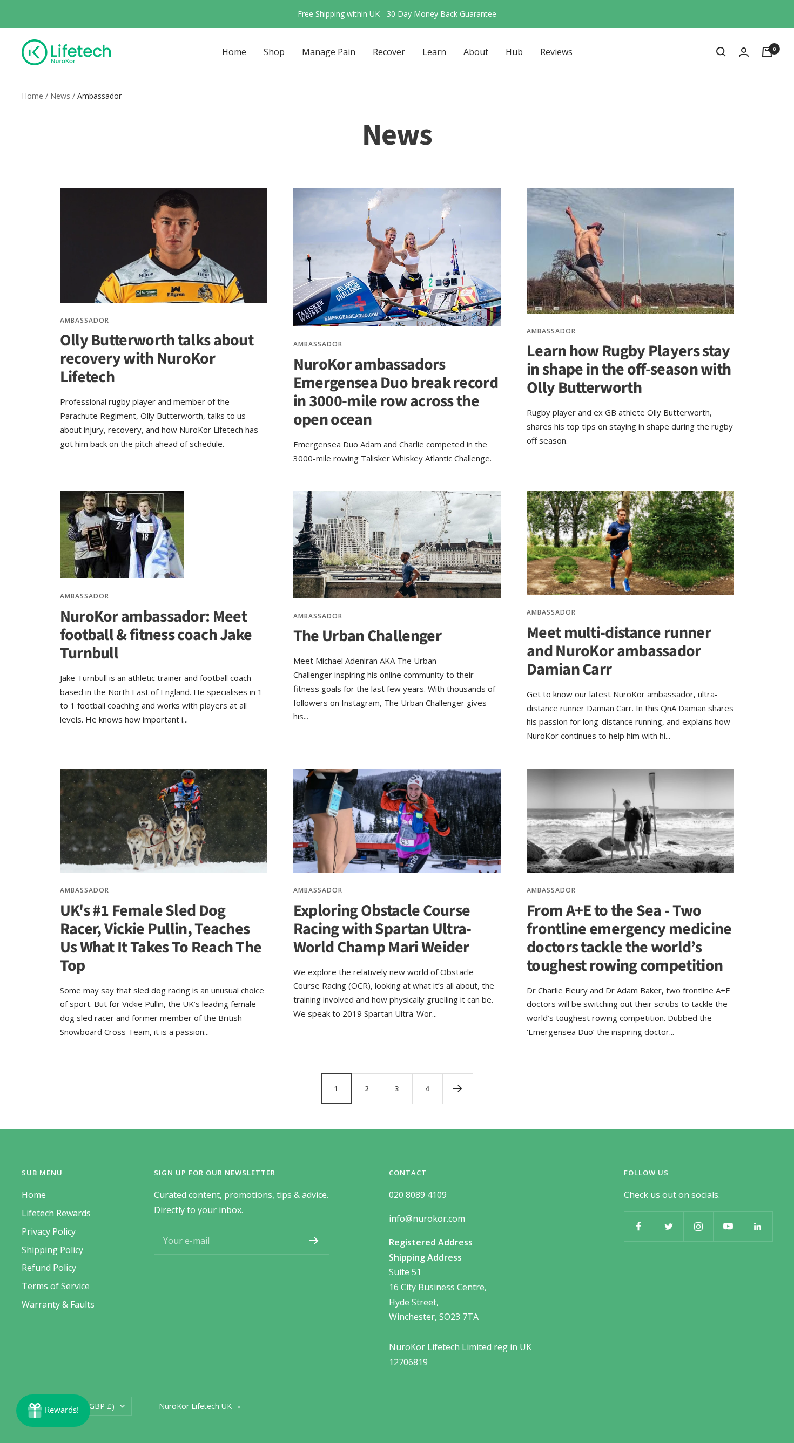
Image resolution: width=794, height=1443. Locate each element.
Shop (274, 51)
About (475, 51)
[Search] (721, 52)
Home (234, 51)
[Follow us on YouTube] (728, 1226)
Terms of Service (56, 1286)
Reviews (556, 51)
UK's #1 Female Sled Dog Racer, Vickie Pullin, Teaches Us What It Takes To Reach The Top (161, 938)
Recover (389, 51)
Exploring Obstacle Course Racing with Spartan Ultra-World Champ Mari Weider (382, 929)
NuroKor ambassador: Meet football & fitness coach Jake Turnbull (156, 635)
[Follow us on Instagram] (698, 1226)
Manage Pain (328, 51)
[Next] (457, 1088)
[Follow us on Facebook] (639, 1226)
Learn (434, 51)
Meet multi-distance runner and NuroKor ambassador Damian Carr (619, 651)
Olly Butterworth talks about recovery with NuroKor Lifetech (156, 359)
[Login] (744, 52)
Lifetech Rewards (56, 1213)
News (60, 96)
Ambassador (84, 320)
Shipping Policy (52, 1250)
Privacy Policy (49, 1231)
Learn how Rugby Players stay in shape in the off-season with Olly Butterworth (629, 369)
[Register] (314, 1240)
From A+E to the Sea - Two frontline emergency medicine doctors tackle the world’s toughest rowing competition (629, 938)
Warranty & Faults (58, 1304)
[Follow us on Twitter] (668, 1226)
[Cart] (767, 52)
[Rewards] (53, 1410)
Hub (514, 51)
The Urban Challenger (367, 636)
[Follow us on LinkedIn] (757, 1226)
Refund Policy (49, 1268)
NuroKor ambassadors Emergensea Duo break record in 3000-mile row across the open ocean (395, 392)
